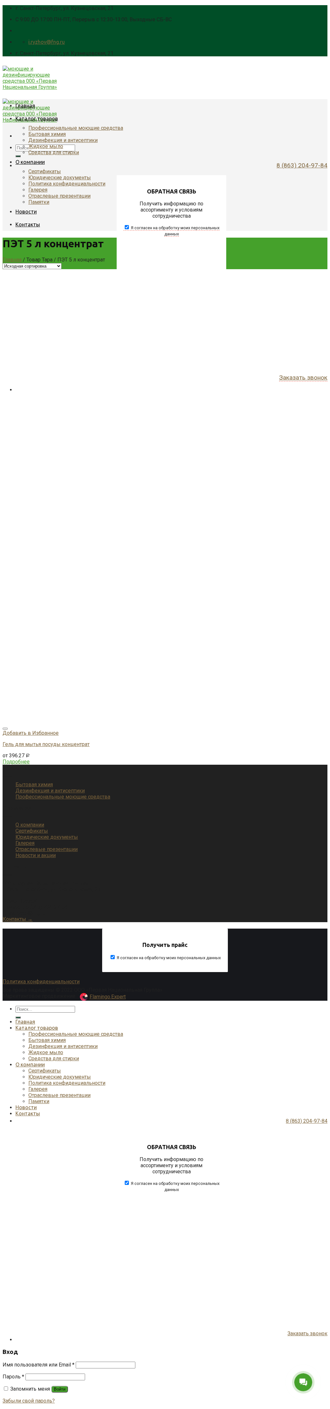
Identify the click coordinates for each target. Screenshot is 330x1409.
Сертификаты (44, 171)
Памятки (38, 202)
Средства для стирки (53, 152)
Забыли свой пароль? (29, 1401)
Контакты (27, 224)
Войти (59, 1389)
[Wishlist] (5, 729)
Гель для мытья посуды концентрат (46, 744)
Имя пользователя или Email (38, 1365)
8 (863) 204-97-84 (302, 165)
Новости (26, 211)
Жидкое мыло (45, 146)
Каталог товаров (36, 118)
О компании (30, 162)
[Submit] (18, 156)
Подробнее (16, 762)
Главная (25, 106)
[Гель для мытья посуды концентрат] (131, 721)
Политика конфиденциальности (66, 184)
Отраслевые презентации (59, 196)
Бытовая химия (47, 134)
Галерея (37, 190)
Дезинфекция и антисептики (63, 140)
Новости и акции (35, 855)
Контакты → (18, 919)
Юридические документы (59, 178)
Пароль (13, 1377)
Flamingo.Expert (108, 997)
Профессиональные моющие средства (75, 128)
